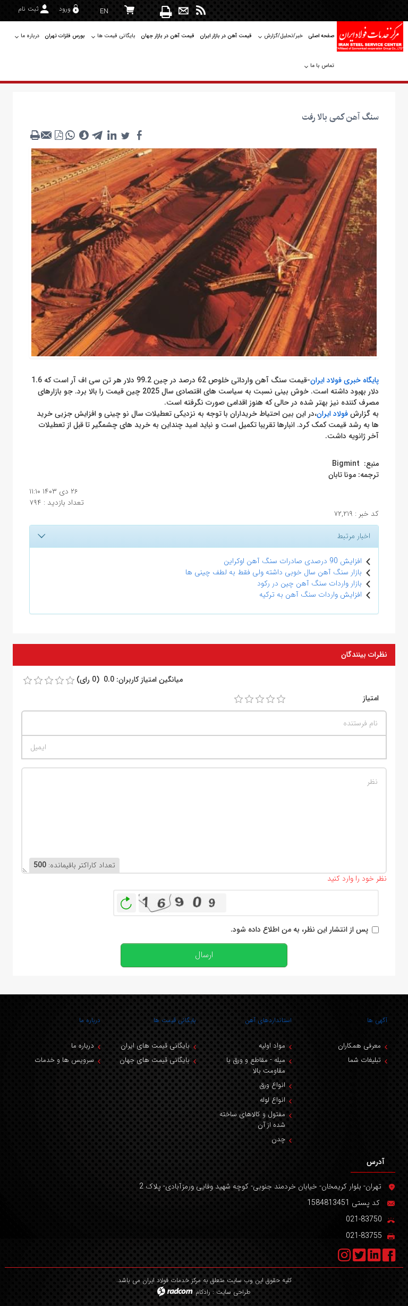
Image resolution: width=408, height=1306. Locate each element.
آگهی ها (377, 1020)
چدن (278, 1139)
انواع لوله (272, 1100)
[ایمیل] (183, 10)
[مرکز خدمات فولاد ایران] (370, 36)
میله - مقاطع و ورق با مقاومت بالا (255, 1065)
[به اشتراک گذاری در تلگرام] (98, 135)
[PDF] (58, 135)
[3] (260, 699)
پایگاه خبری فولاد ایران (344, 380)
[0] (27, 680)
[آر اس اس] (201, 10)
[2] (249, 699)
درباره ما (89, 1020)
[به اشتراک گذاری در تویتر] (125, 135)
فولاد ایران (332, 414)
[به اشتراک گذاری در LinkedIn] (111, 135)
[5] (281, 699)
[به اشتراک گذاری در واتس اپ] (70, 135)
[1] (238, 699)
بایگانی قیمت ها (175, 1020)
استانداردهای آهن (268, 1020)
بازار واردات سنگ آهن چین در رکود (309, 583)
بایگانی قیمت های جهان (155, 1060)
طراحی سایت (233, 1292)
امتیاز (371, 698)
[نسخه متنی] (35, 135)
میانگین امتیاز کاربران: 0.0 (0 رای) (129, 679)
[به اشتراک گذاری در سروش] (84, 135)
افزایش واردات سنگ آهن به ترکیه (310, 594)
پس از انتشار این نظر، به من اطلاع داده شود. (299, 929)
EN (104, 11)
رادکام (203, 1292)
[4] (270, 699)
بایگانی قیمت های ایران (155, 1045)
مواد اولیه (272, 1045)
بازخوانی (126, 900)
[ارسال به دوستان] (47, 135)
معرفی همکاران (359, 1045)
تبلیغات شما (364, 1060)
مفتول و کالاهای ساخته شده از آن (252, 1120)
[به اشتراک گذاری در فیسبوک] (139, 135)
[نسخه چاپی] (167, 12)
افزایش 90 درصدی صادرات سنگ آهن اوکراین (293, 561)
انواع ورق (272, 1085)
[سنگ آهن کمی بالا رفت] (204, 251)
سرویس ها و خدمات (64, 1060)
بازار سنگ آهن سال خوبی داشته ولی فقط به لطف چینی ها (273, 572)
